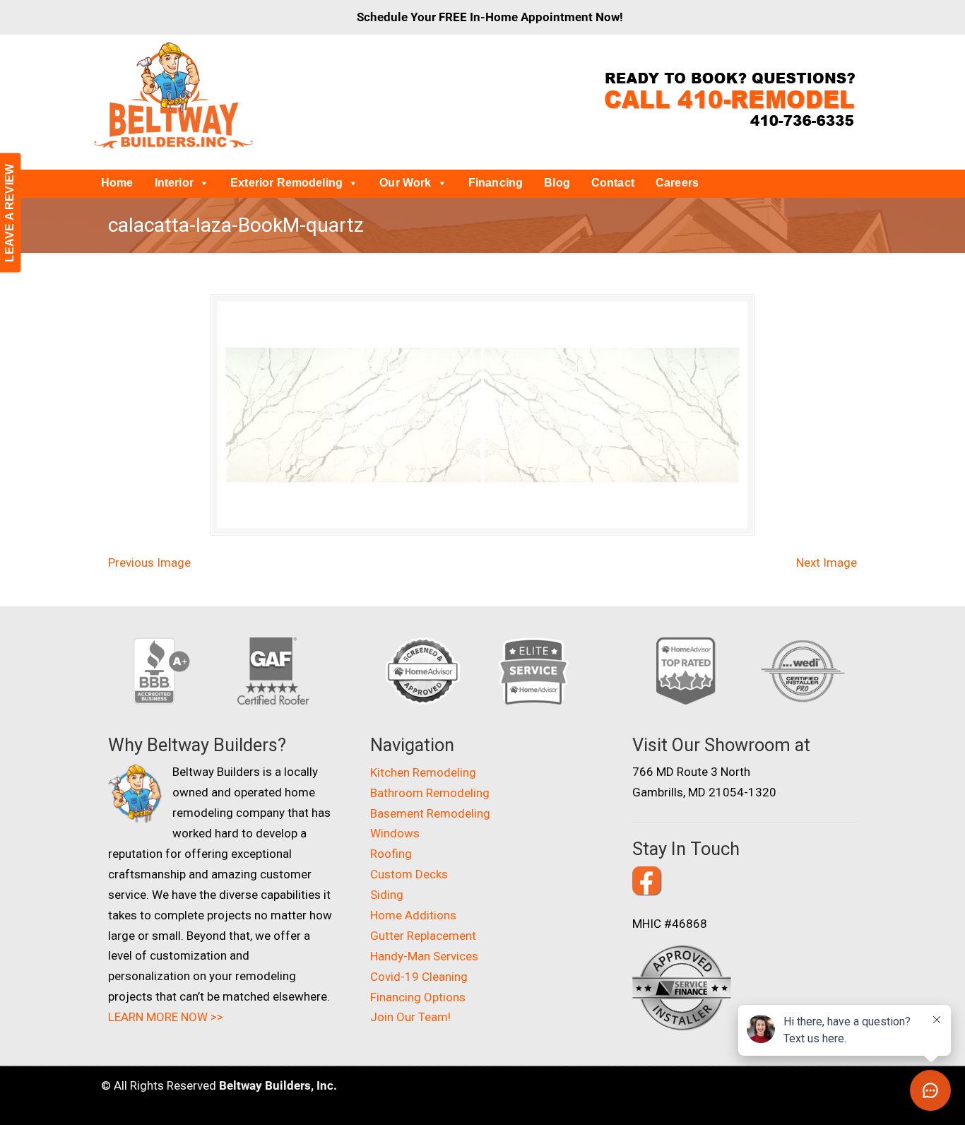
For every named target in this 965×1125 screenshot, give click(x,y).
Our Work (405, 183)
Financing (495, 183)
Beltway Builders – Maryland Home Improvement (173, 95)
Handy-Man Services (424, 956)
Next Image (826, 562)
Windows (395, 833)
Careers (677, 183)
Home (117, 183)
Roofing (391, 854)
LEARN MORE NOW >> (165, 1017)
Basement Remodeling (430, 813)
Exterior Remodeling (286, 183)
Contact (612, 183)
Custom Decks (409, 874)
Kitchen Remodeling (423, 772)
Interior (174, 183)
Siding (386, 895)
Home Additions (413, 915)
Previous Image (149, 562)
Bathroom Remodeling (430, 793)
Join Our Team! (410, 1017)
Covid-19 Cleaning (419, 977)
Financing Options (418, 997)
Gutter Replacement (423, 936)
